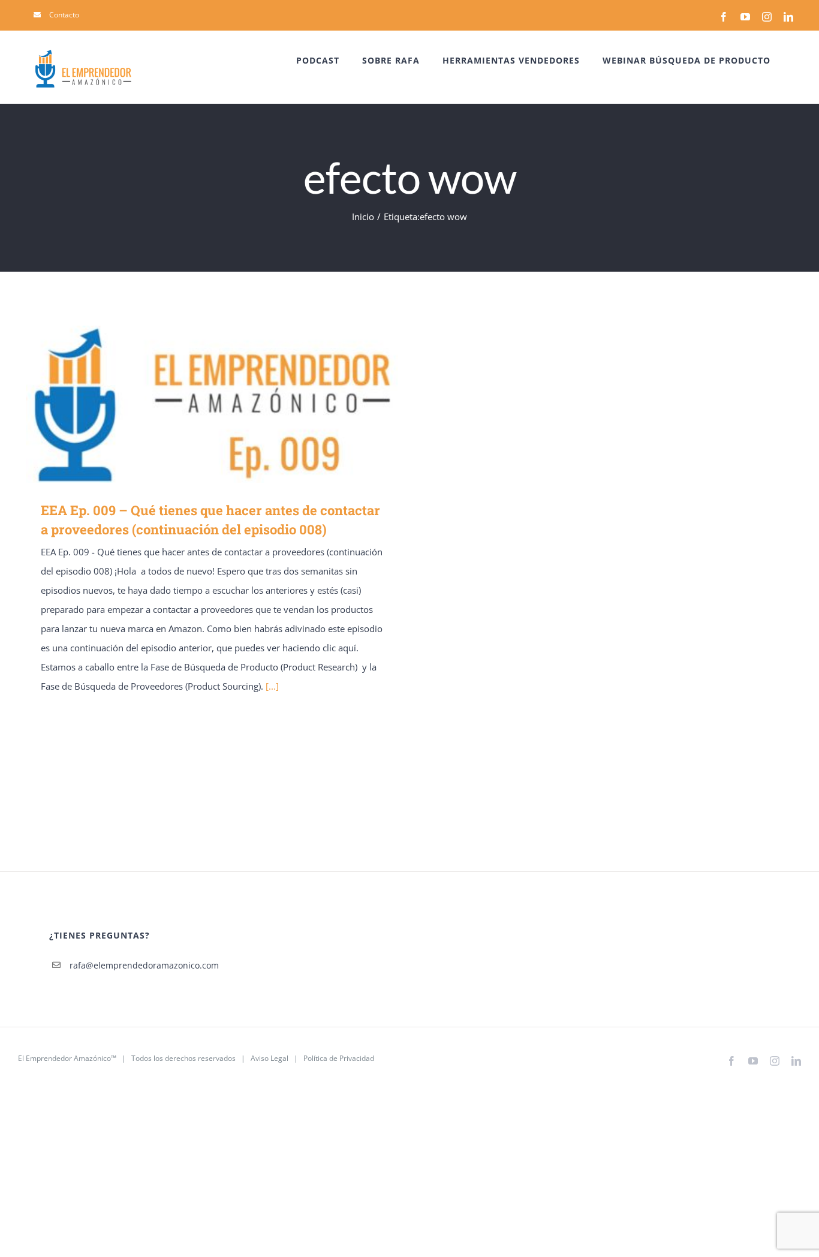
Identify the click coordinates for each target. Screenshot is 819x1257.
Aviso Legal (269, 1058)
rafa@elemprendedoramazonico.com (144, 965)
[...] (272, 686)
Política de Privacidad (338, 1058)
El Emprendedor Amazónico (64, 1058)
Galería (229, 403)
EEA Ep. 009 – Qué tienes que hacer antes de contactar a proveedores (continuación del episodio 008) (194, 403)
